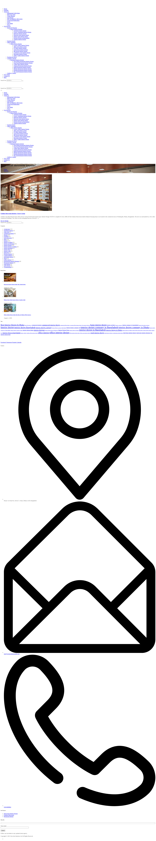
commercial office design (65, 325)
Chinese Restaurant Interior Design (23, 66)
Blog (5, 77)
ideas (5, 239)
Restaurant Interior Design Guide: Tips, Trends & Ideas (15, 284)
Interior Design (8, 245)
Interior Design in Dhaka (10, 246)
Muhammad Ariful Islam (13, 13)
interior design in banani (74, 330)
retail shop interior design (129, 333)
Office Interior (7, 260)
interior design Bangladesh (24, 327)
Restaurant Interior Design (17, 60)
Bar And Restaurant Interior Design (23, 71)
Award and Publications (13, 20)
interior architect (111, 325)
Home (5, 9)
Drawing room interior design (21, 35)
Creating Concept (11, 58)
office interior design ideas (75, 333)
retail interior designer (108, 333)
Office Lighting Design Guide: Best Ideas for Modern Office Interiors (17, 314)
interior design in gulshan (127, 330)
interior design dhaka (28, 330)
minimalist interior (8, 257)
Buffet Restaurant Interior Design (22, 67)
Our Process (10, 17)
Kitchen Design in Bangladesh (21, 38)
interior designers (8, 248)
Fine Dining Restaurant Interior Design (24, 61)
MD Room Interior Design (20, 51)
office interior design (59, 332)
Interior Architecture (9, 243)
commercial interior (9, 233)
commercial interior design (51, 325)
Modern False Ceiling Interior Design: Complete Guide (14, 299)
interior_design (23, 333)
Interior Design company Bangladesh (59, 327)
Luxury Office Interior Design (21, 45)
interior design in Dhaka (114, 330)
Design (6, 235)
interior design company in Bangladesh (99, 327)
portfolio (6, 171)
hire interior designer (86, 325)
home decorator (8, 238)
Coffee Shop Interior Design (21, 64)
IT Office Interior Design (20, 48)
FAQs (8, 22)
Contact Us (7, 76)
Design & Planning (12, 28)
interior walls (7, 251)
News (8, 25)
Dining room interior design (21, 36)
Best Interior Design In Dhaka (12, 325)
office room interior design (85, 333)
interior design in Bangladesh (92, 330)
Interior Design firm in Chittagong (51, 330)
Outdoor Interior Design (20, 39)
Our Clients (7, 74)
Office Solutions (11, 42)
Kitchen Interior (8, 254)
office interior (43, 333)
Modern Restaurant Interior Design (23, 68)
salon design (7, 265)
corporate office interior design (76, 325)
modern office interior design (32, 333)
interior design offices (147, 330)
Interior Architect (8, 242)
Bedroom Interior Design (20, 33)
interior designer (39, 330)
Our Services (7, 26)
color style (6, 232)
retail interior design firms (118, 333)
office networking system (20, 47)
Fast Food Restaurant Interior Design (23, 63)
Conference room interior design (22, 52)
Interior (6, 241)
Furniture (6, 236)
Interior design (7, 327)
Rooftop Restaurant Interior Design (23, 70)
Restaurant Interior (8, 262)
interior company (119, 325)
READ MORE (4, 221)
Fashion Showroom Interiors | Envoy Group (13, 213)
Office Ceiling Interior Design (21, 55)
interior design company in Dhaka (133, 327)
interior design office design (137, 330)
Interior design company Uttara (16, 330)
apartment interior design (20, 30)
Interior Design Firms (63, 330)
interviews (6, 252)
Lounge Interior (8, 255)
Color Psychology (28, 325)
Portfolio (6, 10)
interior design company (44, 327)
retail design (7, 264)
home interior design (98, 325)
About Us (6, 11)
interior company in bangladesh (130, 325)
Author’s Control (11, 73)
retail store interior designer (143, 333)
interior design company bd (73, 327)
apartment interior (8, 230)
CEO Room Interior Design (21, 49)
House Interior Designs (16, 29)
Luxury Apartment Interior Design (22, 32)
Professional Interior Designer (11, 261)
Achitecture (7, 229)
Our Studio (10, 23)
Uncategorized (7, 267)
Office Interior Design (16, 44)
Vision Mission (11, 16)
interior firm (7, 249)
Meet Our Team (11, 14)
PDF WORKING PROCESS (14, 19)
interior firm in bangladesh (11, 333)
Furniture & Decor (12, 57)
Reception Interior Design (20, 54)
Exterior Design (11, 41)
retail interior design (97, 333)
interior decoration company (144, 325)
